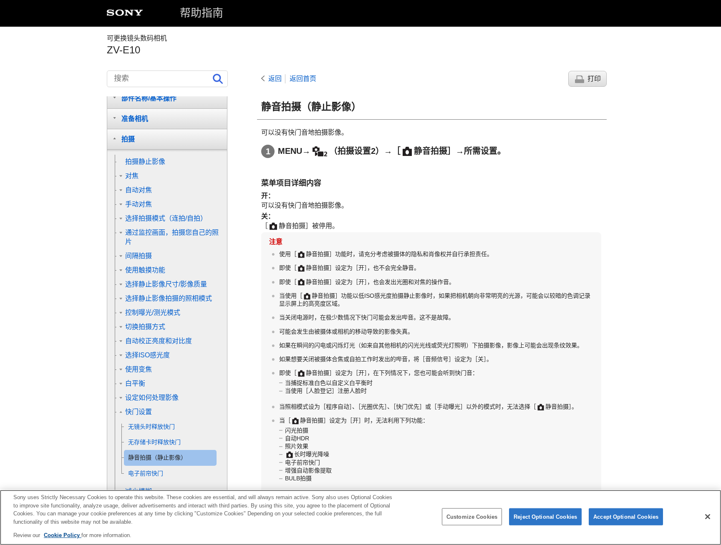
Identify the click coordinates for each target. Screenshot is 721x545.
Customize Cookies (471, 517)
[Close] (707, 516)
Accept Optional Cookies (625, 517)
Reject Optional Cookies (545, 517)
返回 (275, 78)
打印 (594, 78)
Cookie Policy (62, 535)
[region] (360, 517)
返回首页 (303, 78)
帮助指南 (201, 13)
